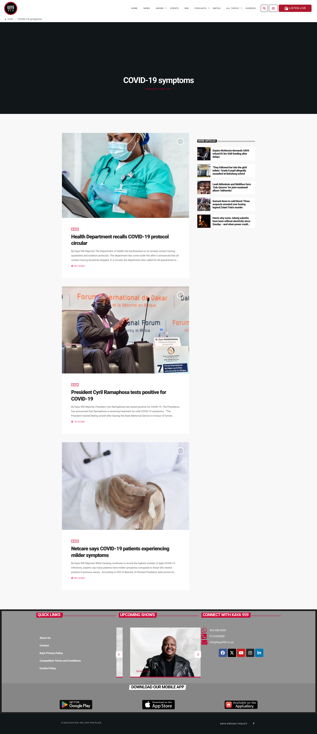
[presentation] (119, 654)
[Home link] (10, 8)
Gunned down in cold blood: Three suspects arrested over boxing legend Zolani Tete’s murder (231, 204)
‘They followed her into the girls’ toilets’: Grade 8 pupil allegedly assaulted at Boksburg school (229, 170)
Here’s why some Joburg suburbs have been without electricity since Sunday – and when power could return (231, 222)
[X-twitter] (232, 653)
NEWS (75, 229)
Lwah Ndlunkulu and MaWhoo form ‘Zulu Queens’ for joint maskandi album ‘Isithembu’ (231, 187)
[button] (145, 682)
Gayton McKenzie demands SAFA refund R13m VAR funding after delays (230, 153)
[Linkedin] (259, 653)
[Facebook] (223, 653)
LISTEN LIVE (295, 8)
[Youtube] (241, 653)
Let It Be (131, 667)
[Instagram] (250, 653)
